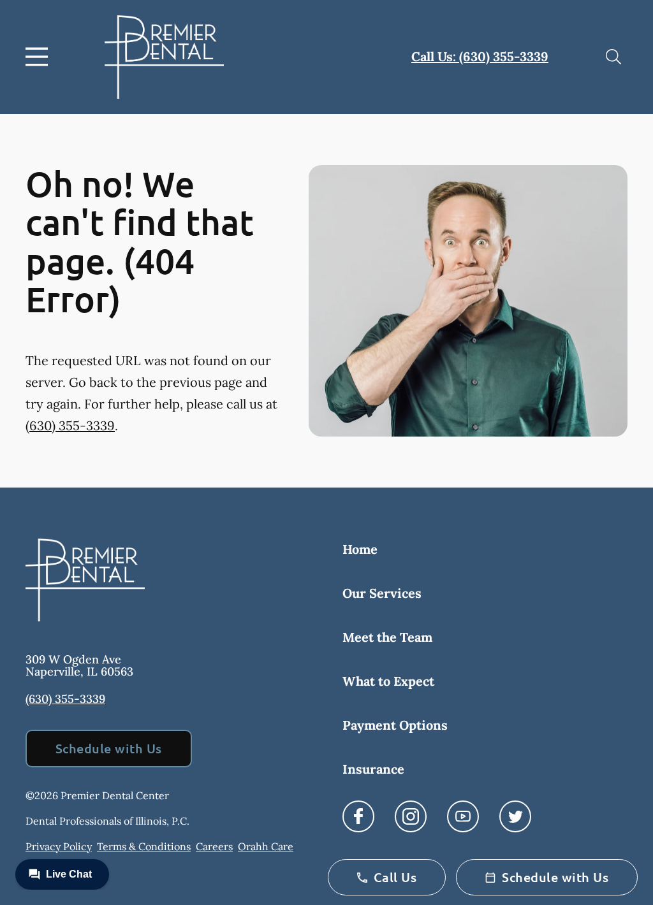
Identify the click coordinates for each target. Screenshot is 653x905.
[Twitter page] (515, 816)
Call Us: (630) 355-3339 (479, 56)
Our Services (382, 593)
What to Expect (388, 681)
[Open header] (40, 57)
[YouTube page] (463, 816)
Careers (214, 846)
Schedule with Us (108, 748)
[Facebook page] (358, 816)
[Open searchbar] (613, 57)
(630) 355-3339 (70, 425)
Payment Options (395, 725)
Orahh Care (265, 846)
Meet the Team (387, 637)
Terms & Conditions (144, 846)
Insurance (373, 769)
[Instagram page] (411, 816)
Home (360, 549)
